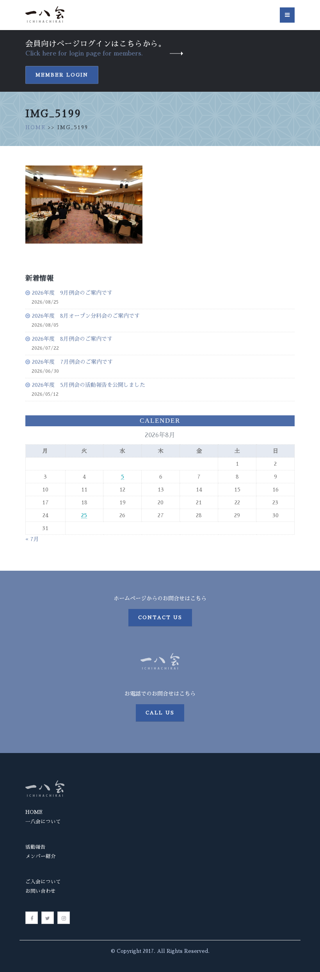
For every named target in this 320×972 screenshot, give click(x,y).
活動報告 (35, 846)
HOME (35, 127)
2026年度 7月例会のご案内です (72, 362)
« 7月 (32, 539)
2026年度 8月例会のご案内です (72, 339)
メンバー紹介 (40, 856)
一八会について (43, 821)
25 (84, 515)
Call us (160, 712)
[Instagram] (63, 918)
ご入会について (43, 881)
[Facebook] (31, 918)
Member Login (62, 75)
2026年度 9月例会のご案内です (72, 293)
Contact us (160, 617)
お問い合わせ (40, 891)
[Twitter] (47, 918)
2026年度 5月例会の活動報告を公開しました (88, 385)
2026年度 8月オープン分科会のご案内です (86, 316)
